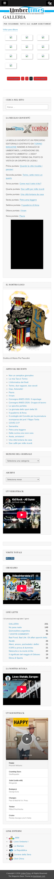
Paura (22, 216)
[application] (27, 739)
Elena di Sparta (16, 658)
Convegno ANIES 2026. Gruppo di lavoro (27, 402)
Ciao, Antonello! (16, 389)
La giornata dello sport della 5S (23, 409)
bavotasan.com (39, 876)
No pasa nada (15, 627)
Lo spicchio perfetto (18, 406)
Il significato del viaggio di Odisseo (24, 654)
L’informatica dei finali (18, 382)
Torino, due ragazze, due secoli (23, 385)
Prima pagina (13, 78)
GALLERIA (14, 624)
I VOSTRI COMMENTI (19, 634)
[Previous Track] (16, 739)
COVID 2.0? (14, 423)
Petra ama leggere (28, 200)
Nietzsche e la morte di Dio (21, 651)
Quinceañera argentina (19, 631)
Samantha (13, 426)
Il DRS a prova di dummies (21, 648)
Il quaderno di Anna (30, 205)
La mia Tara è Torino (18, 379)
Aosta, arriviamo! (16, 436)
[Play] (27, 738)
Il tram (23, 210)
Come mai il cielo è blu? (30, 183)
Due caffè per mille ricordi (32, 189)
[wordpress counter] (10, 559)
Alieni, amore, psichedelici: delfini (24, 644)
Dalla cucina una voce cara (21, 433)
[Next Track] (38, 739)
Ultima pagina (40, 78)
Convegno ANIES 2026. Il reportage (25, 399)
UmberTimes (26, 873)
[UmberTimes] (27, 10)
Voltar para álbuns (10, 30)
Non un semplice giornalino (21, 375)
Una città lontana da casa (32, 194)
